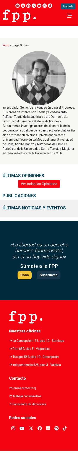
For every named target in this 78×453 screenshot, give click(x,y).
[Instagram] (44, 5)
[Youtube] (39, 5)
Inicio (6, 45)
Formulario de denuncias (29, 404)
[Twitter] (34, 5)
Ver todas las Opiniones (39, 184)
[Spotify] (17, 5)
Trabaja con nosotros (27, 396)
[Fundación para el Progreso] (19, 15)
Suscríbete (49, 275)
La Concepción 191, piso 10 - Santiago (38, 340)
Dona (24, 275)
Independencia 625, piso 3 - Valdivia (37, 365)
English (68, 6)
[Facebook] (28, 5)
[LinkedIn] (23, 5)
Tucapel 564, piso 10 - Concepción (36, 357)
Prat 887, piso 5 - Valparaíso (31, 348)
